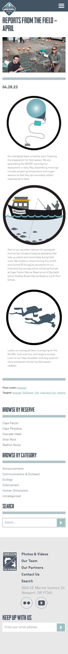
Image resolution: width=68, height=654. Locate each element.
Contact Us (30, 574)
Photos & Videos (34, 554)
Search (27, 581)
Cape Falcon (10, 423)
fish (37, 393)
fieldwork (28, 393)
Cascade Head (11, 434)
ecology (17, 393)
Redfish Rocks (11, 445)
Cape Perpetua (12, 428)
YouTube (41, 603)
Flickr (26, 603)
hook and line (48, 393)
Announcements (13, 468)
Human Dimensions (15, 490)
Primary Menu (61, 6)
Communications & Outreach (21, 474)
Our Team (29, 561)
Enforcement (10, 485)
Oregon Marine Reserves (9, 9)
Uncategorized (11, 496)
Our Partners (32, 568)
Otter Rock (9, 439)
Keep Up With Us (17, 618)
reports (61, 393)
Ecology (22, 388)
